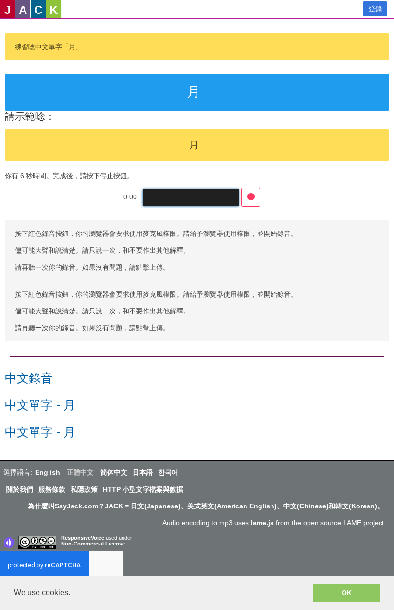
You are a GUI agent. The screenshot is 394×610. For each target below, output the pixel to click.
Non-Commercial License (93, 543)
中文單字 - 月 (40, 405)
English (47, 472)
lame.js (262, 523)
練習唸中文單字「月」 (48, 47)
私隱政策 (84, 489)
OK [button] (347, 593)
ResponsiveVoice (82, 538)
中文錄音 (29, 378)
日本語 (143, 472)
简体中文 (113, 472)
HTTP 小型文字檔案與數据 (143, 489)
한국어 (168, 472)
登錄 (375, 9)
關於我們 (19, 489)
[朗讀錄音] (250, 197)
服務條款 (51, 489)
